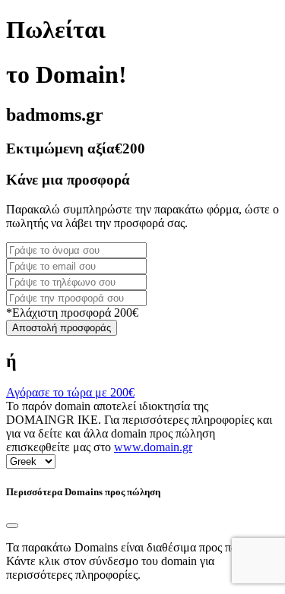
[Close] (12, 525)
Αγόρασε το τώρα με (70, 392)
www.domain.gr (153, 447)
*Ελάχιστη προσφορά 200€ (72, 312)
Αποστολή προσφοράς (61, 327)
